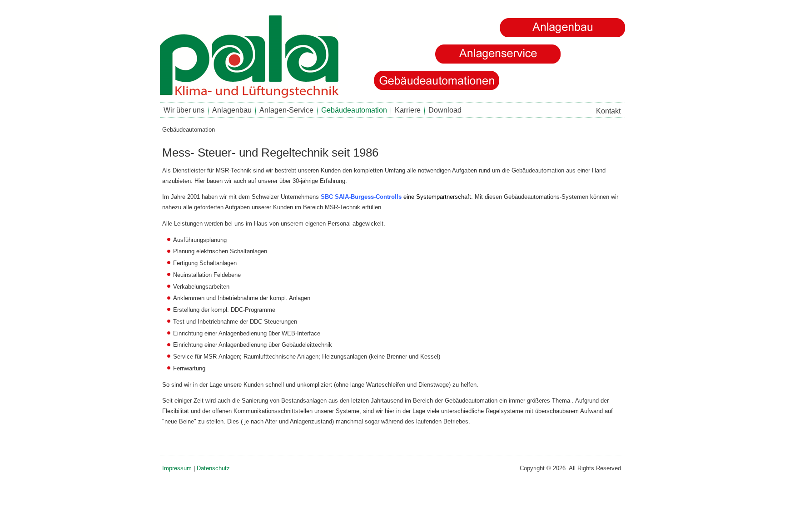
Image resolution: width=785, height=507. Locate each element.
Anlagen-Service (286, 110)
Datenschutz (213, 468)
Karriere (408, 110)
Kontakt (608, 111)
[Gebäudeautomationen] (436, 80)
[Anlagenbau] (562, 27)
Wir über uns (184, 110)
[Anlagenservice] (498, 54)
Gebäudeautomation (354, 110)
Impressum (177, 468)
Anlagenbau (232, 110)
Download (445, 110)
